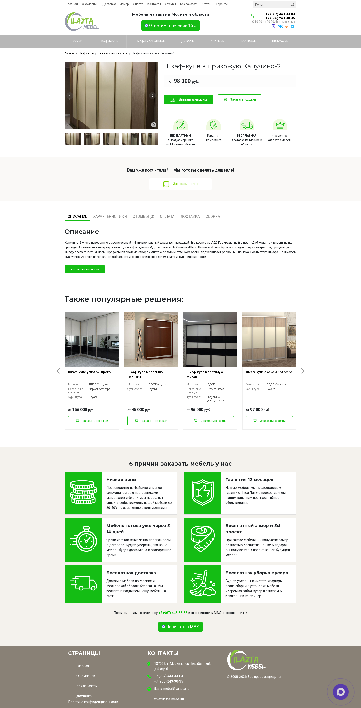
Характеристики (110, 216)
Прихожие (280, 41)
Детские (187, 41)
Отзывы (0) (143, 216)
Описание (77, 216)
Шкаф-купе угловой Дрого (89, 372)
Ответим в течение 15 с (172, 25)
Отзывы (170, 4)
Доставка (109, 4)
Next (153, 96)
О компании (90, 4)
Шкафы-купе (108, 41)
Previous (70, 96)
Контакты (154, 4)
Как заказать (189, 4)
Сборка (213, 216)
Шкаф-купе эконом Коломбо (269, 372)
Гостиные (248, 41)
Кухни (77, 41)
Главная (72, 4)
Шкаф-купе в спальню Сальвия (145, 374)
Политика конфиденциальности (93, 702)
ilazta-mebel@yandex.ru (171, 689)
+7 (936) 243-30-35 (280, 18)
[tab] (77, 216)
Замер (124, 4)
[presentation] (61, 371)
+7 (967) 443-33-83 (280, 14)
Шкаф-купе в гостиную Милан (205, 374)
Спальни (217, 41)
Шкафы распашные (150, 41)
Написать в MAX (182, 626)
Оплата (138, 4)
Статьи (207, 4)
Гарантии (222, 4)
